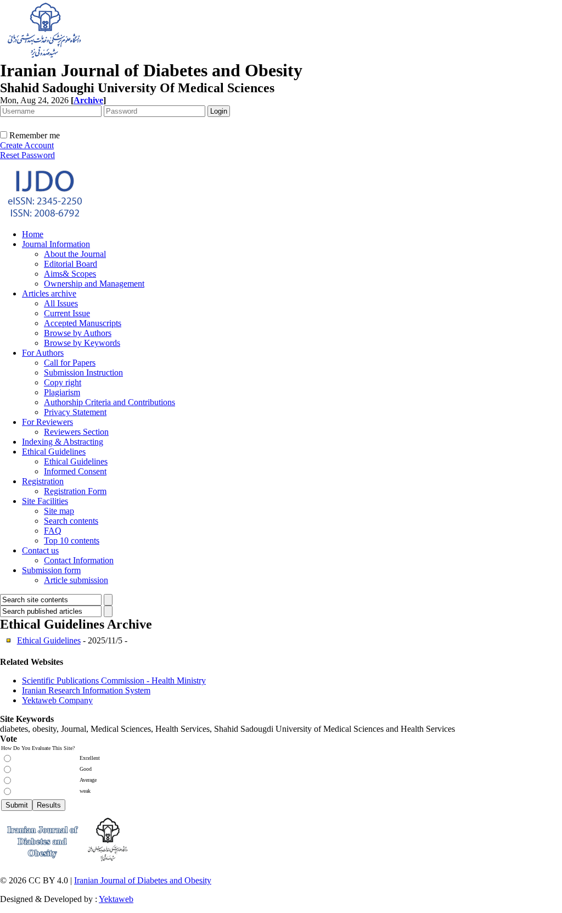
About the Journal (75, 254)
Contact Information (79, 560)
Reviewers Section (76, 431)
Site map (59, 511)
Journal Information (56, 244)
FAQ (52, 530)
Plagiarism (62, 392)
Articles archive (49, 293)
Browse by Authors (77, 333)
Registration (43, 481)
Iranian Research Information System (86, 690)
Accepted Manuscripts (82, 323)
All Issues (61, 303)
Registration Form (75, 491)
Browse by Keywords (82, 343)
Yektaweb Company (57, 700)
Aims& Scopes (70, 273)
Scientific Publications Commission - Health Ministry (114, 680)
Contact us (40, 550)
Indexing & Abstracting (62, 441)
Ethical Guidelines (54, 451)
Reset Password (27, 155)
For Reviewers (47, 422)
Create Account (27, 145)
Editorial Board (70, 263)
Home (32, 234)
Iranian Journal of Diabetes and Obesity (142, 880)
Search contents (71, 520)
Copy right (62, 382)
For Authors (43, 352)
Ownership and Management (94, 283)
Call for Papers (69, 362)
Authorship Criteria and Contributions (109, 402)
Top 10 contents (71, 540)
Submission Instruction (83, 372)
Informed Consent (75, 471)
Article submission (76, 580)
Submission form (51, 570)
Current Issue (67, 313)
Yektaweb (116, 899)
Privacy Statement (75, 412)
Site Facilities (45, 501)
